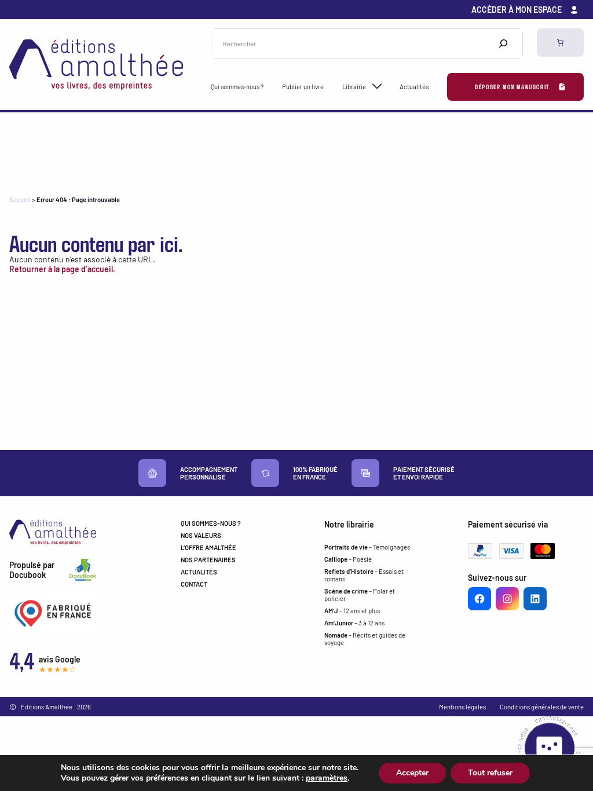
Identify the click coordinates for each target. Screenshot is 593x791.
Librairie (354, 86)
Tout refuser (490, 772)
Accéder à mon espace (516, 9)
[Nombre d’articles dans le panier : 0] (560, 42)
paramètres (326, 778)
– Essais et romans (364, 575)
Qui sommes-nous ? (237, 86)
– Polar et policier (359, 594)
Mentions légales (462, 707)
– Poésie (348, 559)
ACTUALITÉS (199, 572)
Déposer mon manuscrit (512, 86)
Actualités (414, 86)
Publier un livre (303, 86)
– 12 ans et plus (352, 610)
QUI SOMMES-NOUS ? (211, 523)
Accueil (20, 199)
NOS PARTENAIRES (208, 559)
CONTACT (194, 584)
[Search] (503, 43)
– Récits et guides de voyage (364, 638)
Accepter (412, 772)
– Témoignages (367, 547)
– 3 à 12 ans (354, 623)
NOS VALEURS (201, 535)
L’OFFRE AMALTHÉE (208, 547)
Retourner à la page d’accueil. (62, 269)
